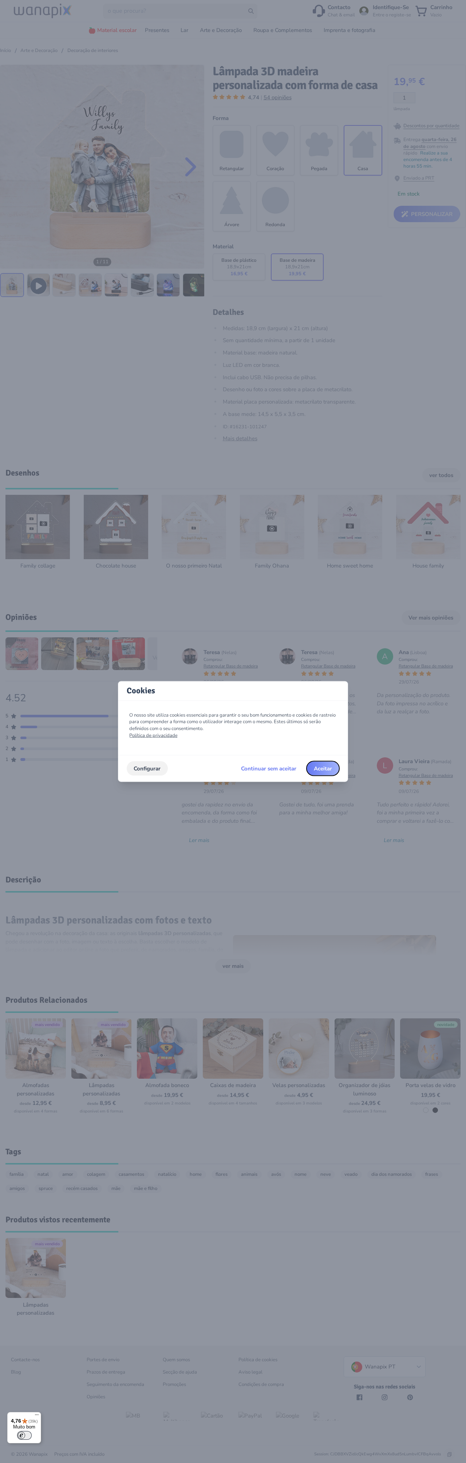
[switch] (24, 1435)
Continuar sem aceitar (268, 768)
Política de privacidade (153, 735)
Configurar (147, 768)
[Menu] (36, 1416)
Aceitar (323, 768)
